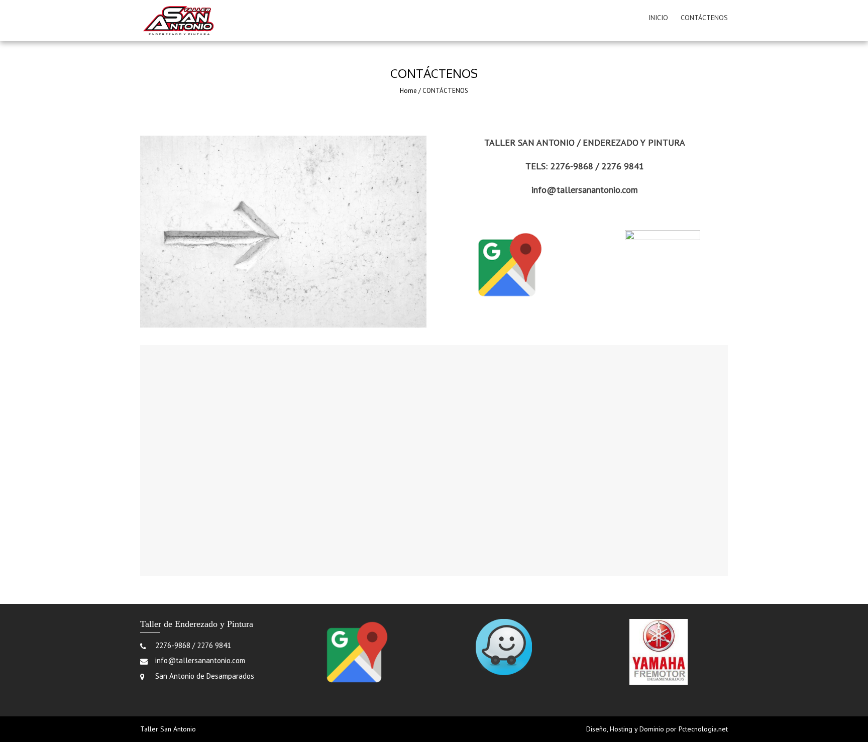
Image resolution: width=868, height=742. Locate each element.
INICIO (658, 17)
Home (408, 90)
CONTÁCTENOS (704, 17)
